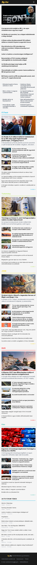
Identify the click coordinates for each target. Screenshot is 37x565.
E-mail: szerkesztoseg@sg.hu (10, 562)
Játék (4, 271)
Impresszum (20, 559)
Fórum (26, 559)
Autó (4, 348)
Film (3, 424)
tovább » (33, 189)
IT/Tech (5, 113)
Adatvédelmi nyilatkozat (8, 559)
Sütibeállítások (24, 562)
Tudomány (6, 194)
